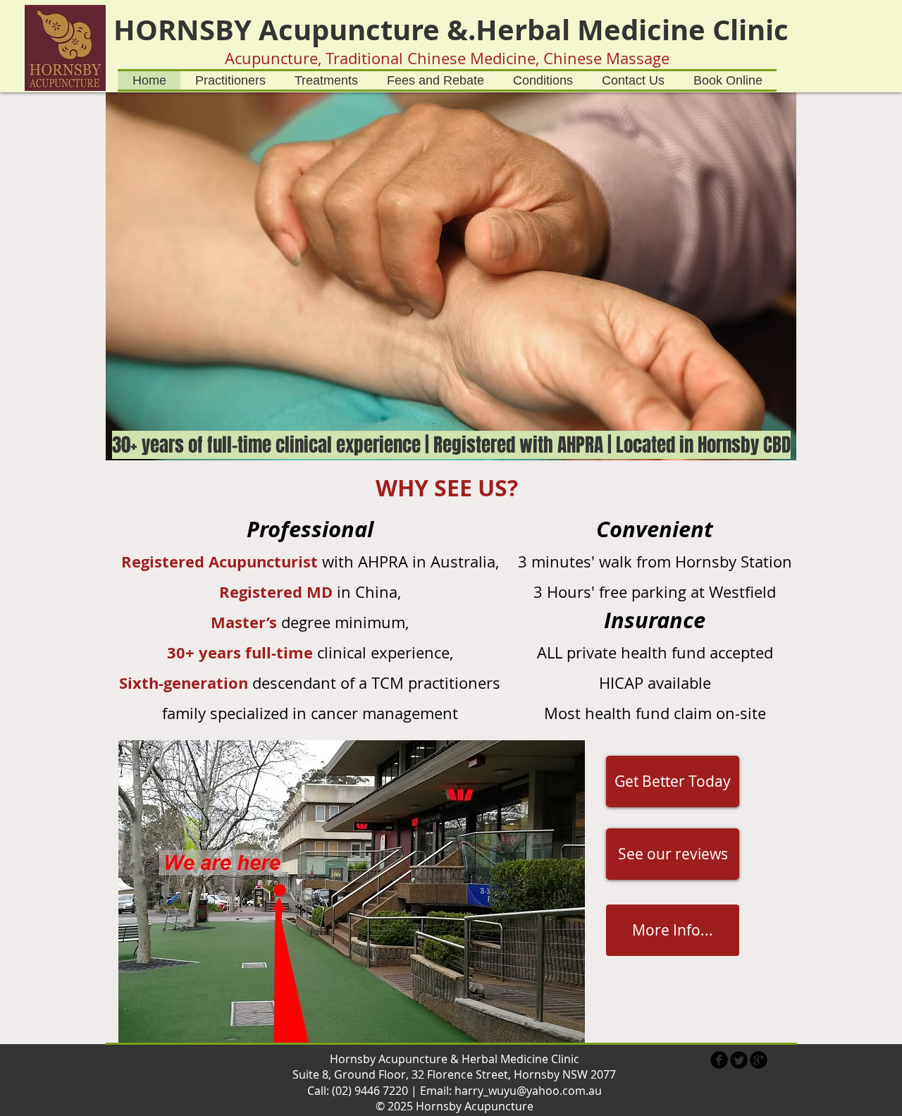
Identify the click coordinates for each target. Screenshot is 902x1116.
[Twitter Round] (739, 1060)
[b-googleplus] (758, 1060)
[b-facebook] (719, 1060)
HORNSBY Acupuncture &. (294, 29)
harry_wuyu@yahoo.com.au (528, 1090)
